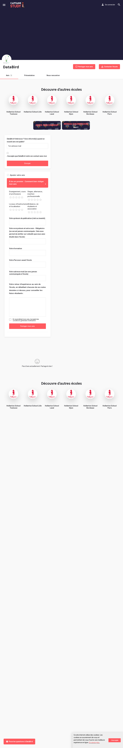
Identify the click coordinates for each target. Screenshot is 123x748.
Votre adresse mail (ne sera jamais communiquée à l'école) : (23, 273)
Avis (9, 75)
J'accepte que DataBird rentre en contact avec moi (27, 156)
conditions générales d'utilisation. (24, 320)
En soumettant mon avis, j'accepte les (26, 319)
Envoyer (27, 163)
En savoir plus (94, 742)
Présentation (29, 75)
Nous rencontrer (53, 75)
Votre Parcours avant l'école (20, 260)
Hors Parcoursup (47, 125)
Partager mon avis (27, 326)
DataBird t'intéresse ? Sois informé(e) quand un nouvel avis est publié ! (26, 140)
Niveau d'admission (76, 124)
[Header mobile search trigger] (119, 4)
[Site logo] (17, 5)
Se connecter (110, 5)
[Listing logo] (6, 59)
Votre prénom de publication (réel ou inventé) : (27, 218)
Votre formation (15, 248)
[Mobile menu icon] (4, 5)
